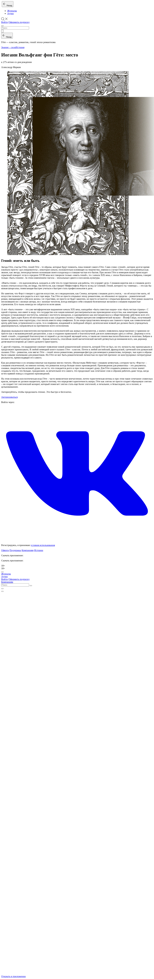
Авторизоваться (9, 397)
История (20, 47)
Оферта (5, 550)
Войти (4, 22)
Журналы (12, 10)
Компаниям (28, 550)
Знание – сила (8, 47)
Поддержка (15, 550)
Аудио (10, 13)
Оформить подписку (19, 22)
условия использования (43, 545)
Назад (8, 5)
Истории (38, 550)
